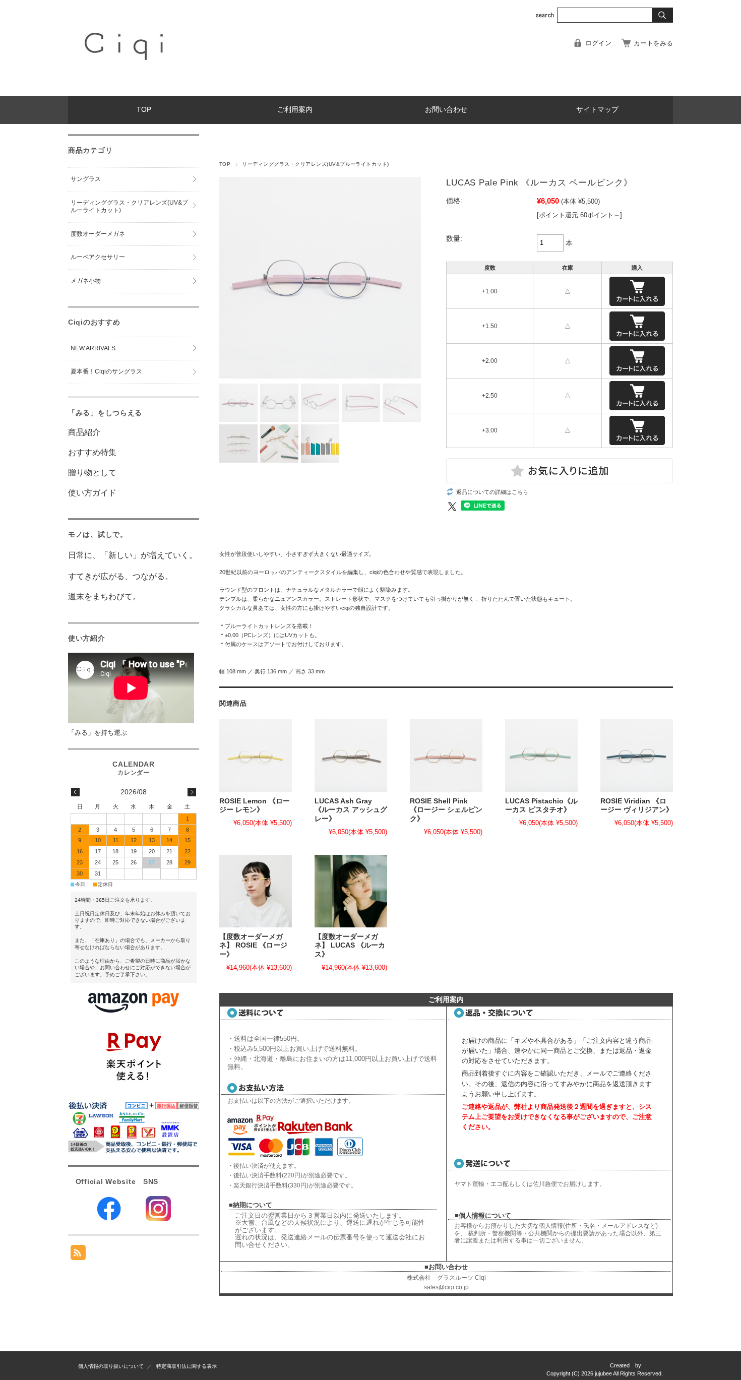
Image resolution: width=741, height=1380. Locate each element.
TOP (144, 109)
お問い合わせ (446, 109)
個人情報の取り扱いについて (111, 1366)
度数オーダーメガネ (98, 233)
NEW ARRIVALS (93, 348)
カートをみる (653, 43)
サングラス (86, 178)
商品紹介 (84, 432)
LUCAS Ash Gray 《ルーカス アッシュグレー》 (351, 810)
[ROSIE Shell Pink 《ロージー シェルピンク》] (446, 755)
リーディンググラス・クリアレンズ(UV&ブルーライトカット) (315, 164)
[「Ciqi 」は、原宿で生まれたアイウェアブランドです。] (125, 88)
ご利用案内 (295, 109)
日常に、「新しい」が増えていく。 (132, 555)
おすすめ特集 (92, 452)
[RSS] (78, 1254)
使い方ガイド (92, 492)
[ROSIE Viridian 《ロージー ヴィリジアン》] (636, 755)
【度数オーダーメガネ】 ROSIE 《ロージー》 (253, 945)
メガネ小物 (86, 280)
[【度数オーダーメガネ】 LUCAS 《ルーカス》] (351, 891)
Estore (655, 1365)
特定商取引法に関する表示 (186, 1366)
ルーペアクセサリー (98, 257)
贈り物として (92, 472)
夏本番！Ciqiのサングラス (106, 371)
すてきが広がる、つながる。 (120, 576)
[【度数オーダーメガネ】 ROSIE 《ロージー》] (255, 891)
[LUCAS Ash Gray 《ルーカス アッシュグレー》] (351, 755)
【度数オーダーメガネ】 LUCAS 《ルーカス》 (350, 945)
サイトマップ (597, 109)
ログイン (598, 43)
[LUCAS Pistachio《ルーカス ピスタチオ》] (541, 755)
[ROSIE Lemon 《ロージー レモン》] (255, 755)
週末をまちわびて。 (104, 596)
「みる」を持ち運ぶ (97, 732)
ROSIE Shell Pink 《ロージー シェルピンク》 (446, 810)
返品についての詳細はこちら (492, 492)
